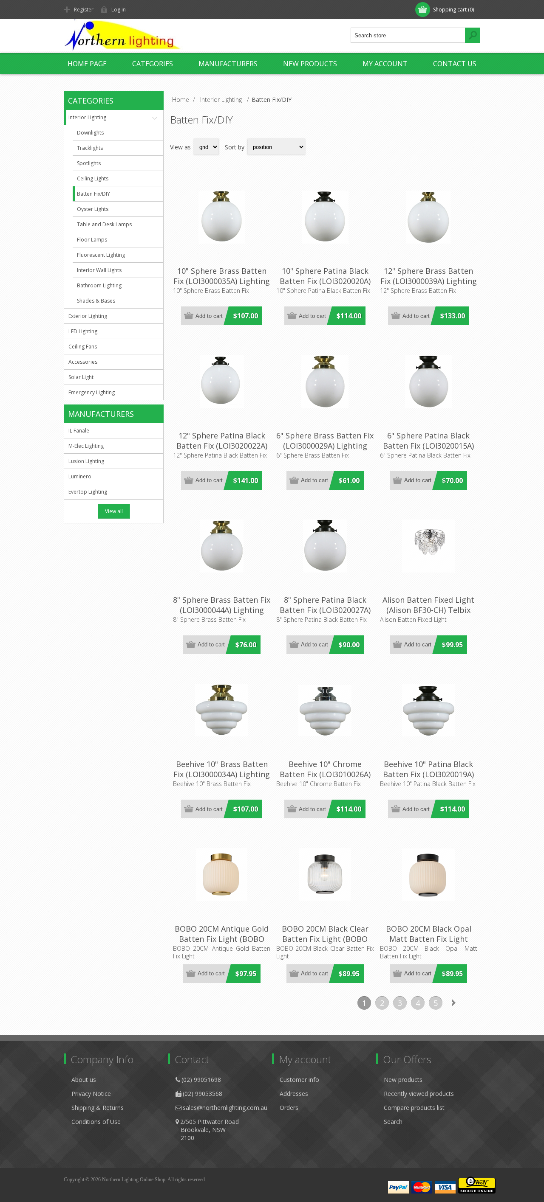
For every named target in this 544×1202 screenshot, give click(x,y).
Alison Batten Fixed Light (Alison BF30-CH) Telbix (428, 605)
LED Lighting (82, 331)
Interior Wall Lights (99, 270)
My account (385, 63)
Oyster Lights (92, 209)
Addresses (294, 1094)
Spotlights (89, 163)
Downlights (90, 132)
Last (471, 1003)
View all (114, 511)
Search (393, 1122)
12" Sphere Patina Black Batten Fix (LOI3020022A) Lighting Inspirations (221, 445)
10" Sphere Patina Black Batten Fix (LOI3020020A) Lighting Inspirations (325, 281)
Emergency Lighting (91, 392)
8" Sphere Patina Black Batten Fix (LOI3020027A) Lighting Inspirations (325, 610)
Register (84, 9)
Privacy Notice (91, 1094)
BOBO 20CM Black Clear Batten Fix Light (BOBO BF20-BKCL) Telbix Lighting (325, 944)
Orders (289, 1108)
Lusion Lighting (86, 461)
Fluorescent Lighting (101, 254)
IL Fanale (78, 430)
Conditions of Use (96, 1122)
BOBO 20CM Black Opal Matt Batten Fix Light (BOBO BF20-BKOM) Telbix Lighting (428, 944)
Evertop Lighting (87, 491)
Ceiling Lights (92, 178)
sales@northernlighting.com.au (225, 1108)
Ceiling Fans (82, 346)
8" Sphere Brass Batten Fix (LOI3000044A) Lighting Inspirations (221, 610)
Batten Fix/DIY (93, 193)
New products (310, 63)
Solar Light (81, 377)
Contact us (454, 63)
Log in (118, 9)
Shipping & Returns (97, 1108)
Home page (87, 63)
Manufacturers (228, 63)
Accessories (82, 361)
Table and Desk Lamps (104, 224)
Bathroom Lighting (99, 285)
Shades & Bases (96, 300)
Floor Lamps (92, 239)
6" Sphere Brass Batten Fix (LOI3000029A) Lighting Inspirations (325, 445)
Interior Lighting (87, 117)
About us (83, 1080)
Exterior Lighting (87, 316)
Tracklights (90, 148)
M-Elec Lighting (86, 445)
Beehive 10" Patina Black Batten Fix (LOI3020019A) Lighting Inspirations (428, 774)
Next (453, 1003)
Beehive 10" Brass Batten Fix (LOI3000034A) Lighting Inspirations (221, 774)
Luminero (79, 476)
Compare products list (414, 1108)
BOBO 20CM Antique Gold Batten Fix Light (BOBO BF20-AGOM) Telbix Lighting (222, 944)
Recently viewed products (419, 1094)
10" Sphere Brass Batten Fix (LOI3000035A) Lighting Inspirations (221, 281)
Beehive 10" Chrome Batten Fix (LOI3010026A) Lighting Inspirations (325, 774)
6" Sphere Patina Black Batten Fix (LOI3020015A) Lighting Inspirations (428, 445)
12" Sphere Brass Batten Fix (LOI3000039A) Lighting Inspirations (428, 281)
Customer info (299, 1080)
